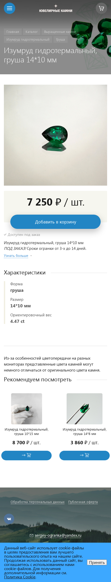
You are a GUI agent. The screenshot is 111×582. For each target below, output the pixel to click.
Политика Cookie (19, 576)
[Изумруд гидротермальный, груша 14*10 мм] (55, 135)
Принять (97, 562)
